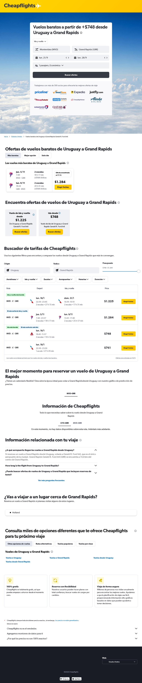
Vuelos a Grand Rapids (59, 558)
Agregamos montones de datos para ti (25, 633)
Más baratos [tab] (13, 155)
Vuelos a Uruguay (13, 558)
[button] (81, 33)
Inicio (6, 137)
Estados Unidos (16, 137)
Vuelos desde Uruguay (103, 558)
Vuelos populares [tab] (65, 544)
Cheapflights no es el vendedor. (22, 628)
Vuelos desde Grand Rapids (18, 562)
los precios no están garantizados (66, 620)
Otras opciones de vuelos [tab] (19, 544)
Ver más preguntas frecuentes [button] (51, 480)
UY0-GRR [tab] (64, 423)
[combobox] (40, 41)
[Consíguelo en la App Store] (76, 679)
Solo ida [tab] (45, 155)
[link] (20, 232)
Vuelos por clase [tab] (86, 544)
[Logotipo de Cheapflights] (19, 6)
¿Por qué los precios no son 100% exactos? (27, 638)
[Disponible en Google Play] (64, 679)
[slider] (138, 271)
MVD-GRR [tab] (71, 393)
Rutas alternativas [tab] (44, 544)
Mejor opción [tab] (30, 155)
